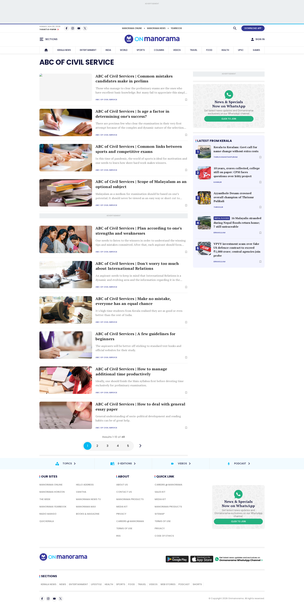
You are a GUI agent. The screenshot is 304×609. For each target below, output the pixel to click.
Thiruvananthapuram (226, 157)
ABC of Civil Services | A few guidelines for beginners (135, 336)
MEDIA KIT (122, 506)
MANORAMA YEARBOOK (52, 506)
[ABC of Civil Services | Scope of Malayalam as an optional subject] (65, 193)
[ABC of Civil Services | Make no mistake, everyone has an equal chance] (65, 310)
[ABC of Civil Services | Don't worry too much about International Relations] (65, 274)
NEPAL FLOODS (221, 218)
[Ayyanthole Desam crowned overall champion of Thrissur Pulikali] (204, 197)
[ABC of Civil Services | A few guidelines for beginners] (65, 345)
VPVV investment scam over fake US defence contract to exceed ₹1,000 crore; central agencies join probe (237, 249)
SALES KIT (160, 492)
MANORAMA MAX (86, 506)
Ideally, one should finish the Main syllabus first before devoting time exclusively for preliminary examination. (139, 383)
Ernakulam (219, 232)
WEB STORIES (167, 584)
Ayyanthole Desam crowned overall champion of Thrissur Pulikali (234, 197)
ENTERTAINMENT (88, 50)
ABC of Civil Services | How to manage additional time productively (131, 371)
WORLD (124, 50)
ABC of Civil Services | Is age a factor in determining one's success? (132, 114)
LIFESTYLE (96, 584)
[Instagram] (72, 28)
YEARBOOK (176, 28)
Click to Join (228, 119)
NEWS (62, 584)
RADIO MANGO (47, 513)
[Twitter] (85, 28)
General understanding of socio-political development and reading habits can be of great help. (138, 418)
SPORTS (141, 50)
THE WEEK (44, 499)
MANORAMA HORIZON (52, 492)
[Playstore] (177, 559)
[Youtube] (78, 28)
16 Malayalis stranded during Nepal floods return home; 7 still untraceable (237, 222)
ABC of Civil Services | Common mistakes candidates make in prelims (134, 79)
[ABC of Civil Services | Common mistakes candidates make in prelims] (65, 87)
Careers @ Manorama (130, 521)
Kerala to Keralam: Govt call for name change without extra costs (236, 149)
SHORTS (197, 584)
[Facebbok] (42, 598)
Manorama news (156, 28)
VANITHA (81, 492)
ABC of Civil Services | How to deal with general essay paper (140, 407)
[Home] (46, 50)
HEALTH (225, 50)
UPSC (241, 50)
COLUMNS (159, 50)
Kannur (218, 182)
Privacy (121, 513)
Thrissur (218, 207)
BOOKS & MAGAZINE (87, 513)
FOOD (209, 50)
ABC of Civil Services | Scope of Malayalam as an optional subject (141, 184)
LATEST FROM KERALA (214, 140)
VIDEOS (177, 50)
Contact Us (124, 492)
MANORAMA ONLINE (132, 28)
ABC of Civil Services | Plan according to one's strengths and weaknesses (139, 231)
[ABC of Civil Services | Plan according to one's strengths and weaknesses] (65, 239)
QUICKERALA (46, 521)
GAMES (256, 50)
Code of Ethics (164, 535)
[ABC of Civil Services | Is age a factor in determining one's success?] (65, 122)
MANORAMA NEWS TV (88, 499)
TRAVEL (193, 50)
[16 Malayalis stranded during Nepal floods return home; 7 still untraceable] (204, 222)
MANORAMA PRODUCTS (130, 499)
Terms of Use (124, 528)
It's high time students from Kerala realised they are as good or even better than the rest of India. (139, 313)
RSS (118, 535)
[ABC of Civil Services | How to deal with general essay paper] (65, 415)
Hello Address (85, 484)
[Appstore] (201, 559)
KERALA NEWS (64, 50)
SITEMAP (159, 513)
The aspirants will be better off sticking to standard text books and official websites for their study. (138, 348)
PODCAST (184, 584)
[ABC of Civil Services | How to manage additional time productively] (65, 380)
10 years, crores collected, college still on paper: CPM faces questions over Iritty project (237, 172)
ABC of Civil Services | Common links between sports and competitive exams (139, 149)
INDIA (108, 50)
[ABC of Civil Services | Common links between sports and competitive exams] (65, 157)
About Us (122, 484)
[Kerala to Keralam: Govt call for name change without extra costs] (204, 151)
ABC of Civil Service (106, 99)
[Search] (235, 28)
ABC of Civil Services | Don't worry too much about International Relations (137, 266)
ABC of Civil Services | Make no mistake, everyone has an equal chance (133, 301)
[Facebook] (66, 28)
